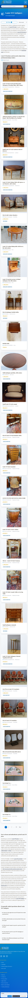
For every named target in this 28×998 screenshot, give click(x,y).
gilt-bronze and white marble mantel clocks (12, 868)
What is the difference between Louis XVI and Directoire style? (13, 938)
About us (3, 974)
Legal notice (3, 980)
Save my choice (23, 996)
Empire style (4, 885)
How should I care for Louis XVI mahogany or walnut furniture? (12, 932)
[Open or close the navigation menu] (25, 2)
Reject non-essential (16, 996)
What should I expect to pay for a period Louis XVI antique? (14, 926)
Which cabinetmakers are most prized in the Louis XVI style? (13, 919)
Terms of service (4, 982)
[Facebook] (1, 956)
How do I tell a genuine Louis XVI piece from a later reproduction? (14, 913)
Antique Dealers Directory (6, 966)
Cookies (2, 993)
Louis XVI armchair (18, 858)
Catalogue (3, 964)
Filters (10, 22)
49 (16, 827)
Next (20, 827)
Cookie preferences (5, 986)
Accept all (9, 996)
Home (2, 962)
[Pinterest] (7, 956)
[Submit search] (25, 6)
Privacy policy (4, 978)
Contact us (3, 976)
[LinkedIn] (4, 956)
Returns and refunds (5, 984)
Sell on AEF (3, 968)
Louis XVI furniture (21, 32)
